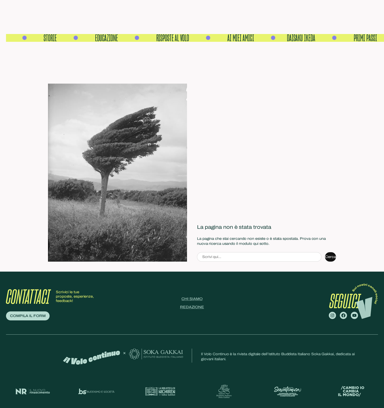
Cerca (330, 257)
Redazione (192, 307)
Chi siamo (191, 299)
